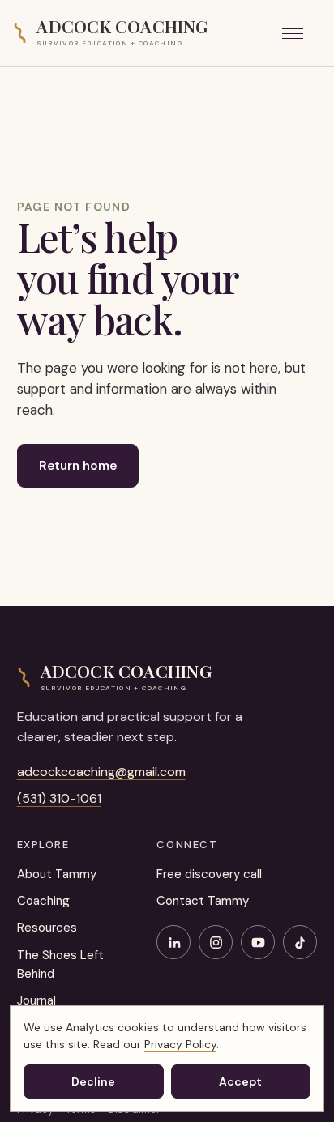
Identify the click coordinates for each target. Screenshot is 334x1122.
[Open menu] (301, 33)
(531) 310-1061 (59, 798)
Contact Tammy (202, 901)
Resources (47, 927)
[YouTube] (258, 942)
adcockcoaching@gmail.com (101, 771)
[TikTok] (300, 942)
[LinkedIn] (173, 942)
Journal (36, 1000)
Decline (93, 1081)
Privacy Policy (180, 1044)
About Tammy (56, 874)
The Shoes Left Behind (60, 964)
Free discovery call (209, 874)
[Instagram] (216, 942)
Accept (240, 1081)
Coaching (43, 901)
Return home (78, 466)
